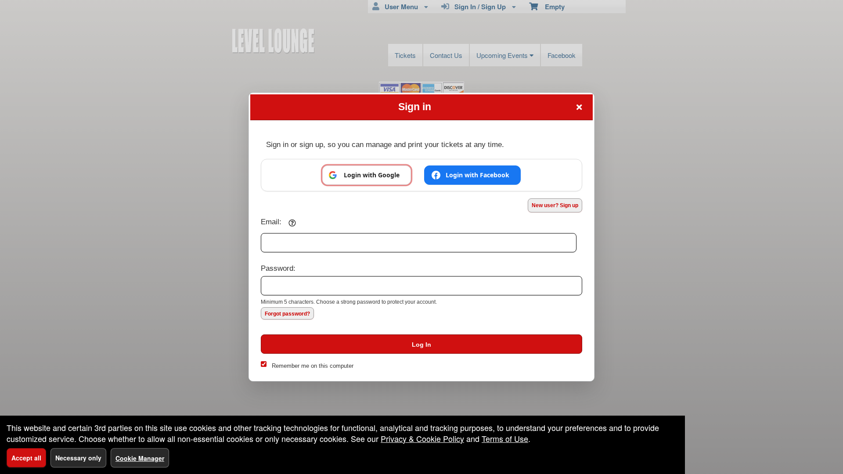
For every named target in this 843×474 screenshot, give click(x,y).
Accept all (26, 457)
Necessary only (78, 457)
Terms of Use (505, 438)
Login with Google (372, 175)
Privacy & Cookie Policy (422, 438)
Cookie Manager (139, 458)
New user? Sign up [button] (555, 205)
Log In (421, 344)
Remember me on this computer (312, 366)
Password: (278, 268)
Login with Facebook (477, 175)
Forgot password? (287, 314)
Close (579, 107)
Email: (271, 222)
